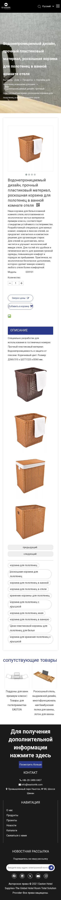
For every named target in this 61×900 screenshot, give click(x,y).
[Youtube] (38, 876)
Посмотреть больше (30, 764)
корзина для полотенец (23, 565)
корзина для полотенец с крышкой (24, 604)
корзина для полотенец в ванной (29, 582)
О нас (9, 810)
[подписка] (51, 867)
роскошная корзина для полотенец (24, 574)
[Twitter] (30, 876)
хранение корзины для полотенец (30, 595)
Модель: (12, 272)
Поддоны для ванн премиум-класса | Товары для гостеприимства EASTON (14, 700)
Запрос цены (18, 298)
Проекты (11, 820)
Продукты (12, 815)
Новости (11, 825)
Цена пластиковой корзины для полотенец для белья (28, 628)
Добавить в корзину (18, 306)
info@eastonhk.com (32, 784)
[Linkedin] (22, 876)
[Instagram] (46, 876)
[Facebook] (14, 876)
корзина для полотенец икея (26, 613)
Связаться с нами (16, 835)
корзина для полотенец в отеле (28, 589)
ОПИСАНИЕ (19, 330)
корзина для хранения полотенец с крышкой (30, 639)
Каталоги (11, 830)
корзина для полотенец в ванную (29, 619)
